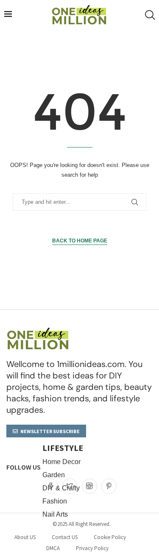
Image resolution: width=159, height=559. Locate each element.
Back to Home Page (79, 241)
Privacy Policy (92, 548)
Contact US (65, 537)
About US (25, 537)
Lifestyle (62, 448)
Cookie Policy (110, 537)
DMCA (53, 548)
